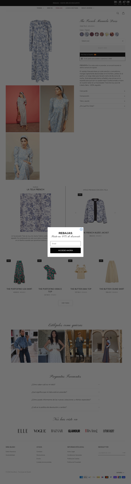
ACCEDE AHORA (65, 250)
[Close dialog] (81, 229)
